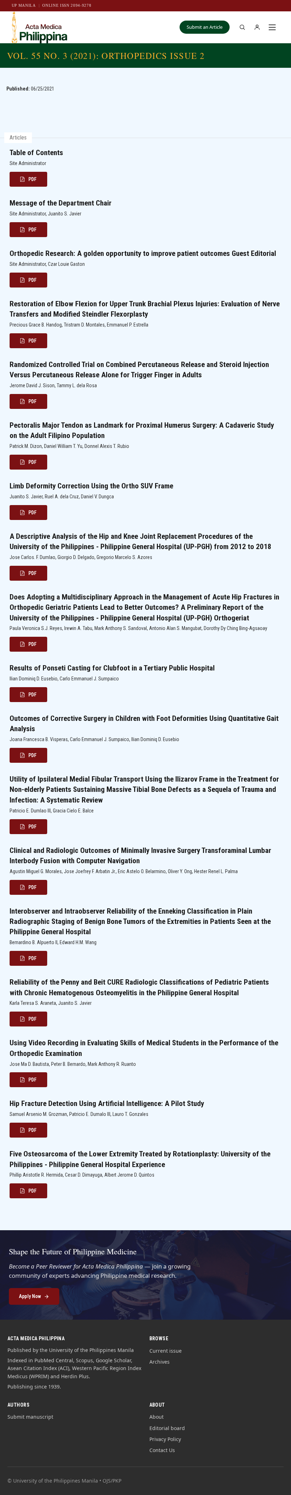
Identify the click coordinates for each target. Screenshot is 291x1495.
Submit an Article (205, 27)
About (156, 1416)
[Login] (257, 27)
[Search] (242, 27)
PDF (32, 179)
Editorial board (167, 1428)
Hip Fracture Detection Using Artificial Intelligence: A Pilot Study (107, 1103)
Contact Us (162, 1450)
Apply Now (30, 1296)
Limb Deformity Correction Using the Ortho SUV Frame (91, 486)
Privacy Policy (165, 1439)
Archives (159, 1361)
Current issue (165, 1350)
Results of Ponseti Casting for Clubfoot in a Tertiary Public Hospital (112, 668)
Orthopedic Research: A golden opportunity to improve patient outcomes (143, 253)
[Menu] (272, 27)
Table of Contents (36, 152)
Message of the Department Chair (60, 203)
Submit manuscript (30, 1416)
